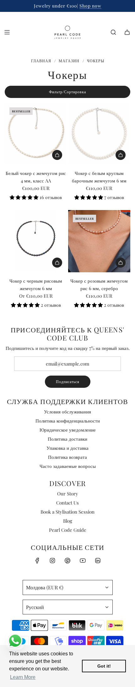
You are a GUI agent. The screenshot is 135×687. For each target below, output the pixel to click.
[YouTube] (82, 560)
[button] (25, 197)
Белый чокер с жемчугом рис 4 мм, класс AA (36, 177)
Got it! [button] (104, 666)
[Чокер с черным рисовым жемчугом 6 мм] (36, 241)
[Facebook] (37, 560)
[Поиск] (113, 32)
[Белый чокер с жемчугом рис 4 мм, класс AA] (36, 134)
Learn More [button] (22, 677)
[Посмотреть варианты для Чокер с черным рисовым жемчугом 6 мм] (57, 263)
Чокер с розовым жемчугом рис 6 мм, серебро (99, 284)
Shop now (90, 6)
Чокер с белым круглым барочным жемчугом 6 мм (99, 177)
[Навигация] (7, 32)
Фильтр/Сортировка (67, 91)
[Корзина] (127, 32)
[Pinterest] (67, 560)
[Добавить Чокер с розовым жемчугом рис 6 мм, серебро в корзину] (121, 263)
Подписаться (67, 381)
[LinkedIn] (98, 560)
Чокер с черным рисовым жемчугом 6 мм (35, 284)
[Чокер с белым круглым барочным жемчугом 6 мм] (99, 134)
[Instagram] (52, 560)
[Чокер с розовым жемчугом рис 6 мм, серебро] (99, 241)
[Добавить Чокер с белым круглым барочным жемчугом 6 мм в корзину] (121, 155)
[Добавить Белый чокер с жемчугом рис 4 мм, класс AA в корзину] (57, 155)
